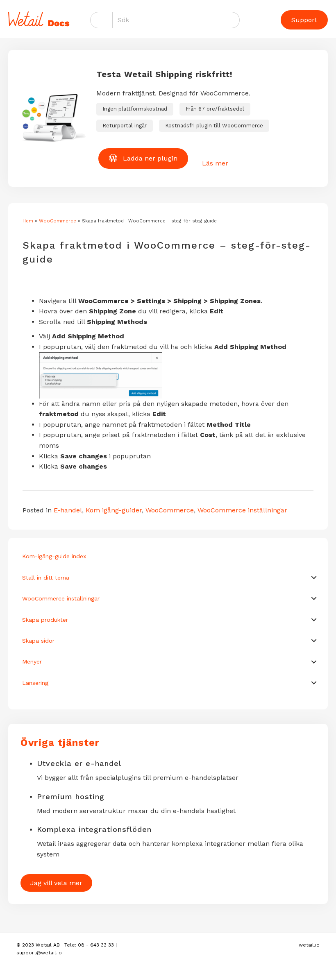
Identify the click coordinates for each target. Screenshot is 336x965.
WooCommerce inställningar (242, 510)
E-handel (68, 510)
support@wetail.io (39, 953)
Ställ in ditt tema (45, 577)
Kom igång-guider (114, 510)
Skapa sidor (38, 640)
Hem (28, 221)
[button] (314, 577)
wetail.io (309, 945)
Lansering (35, 683)
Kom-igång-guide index (54, 556)
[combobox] (176, 20)
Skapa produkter (45, 619)
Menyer (32, 661)
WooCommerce (57, 221)
